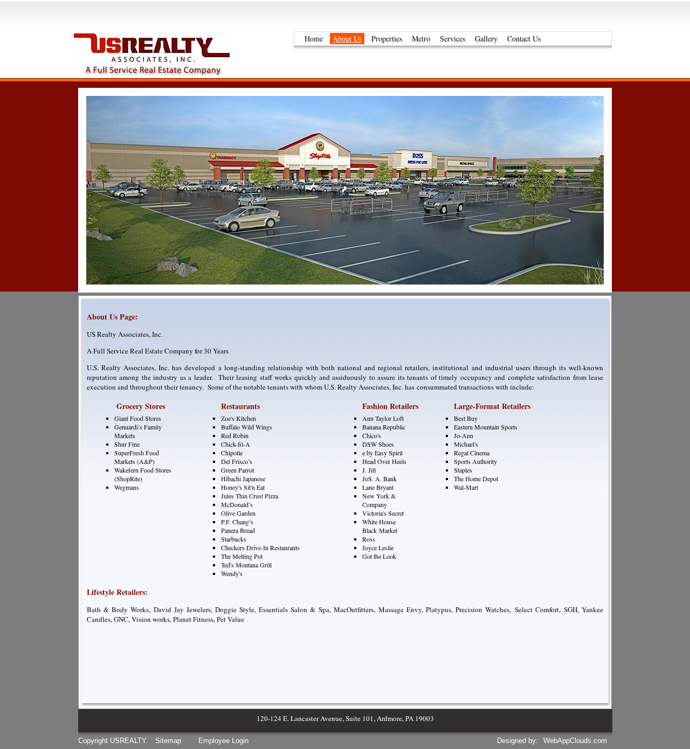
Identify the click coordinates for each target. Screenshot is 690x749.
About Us (347, 38)
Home (314, 38)
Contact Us (524, 38)
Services (452, 38)
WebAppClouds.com (575, 741)
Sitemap (168, 741)
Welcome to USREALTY (166, 54)
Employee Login (223, 741)
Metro (421, 38)
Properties (386, 38)
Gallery (486, 38)
